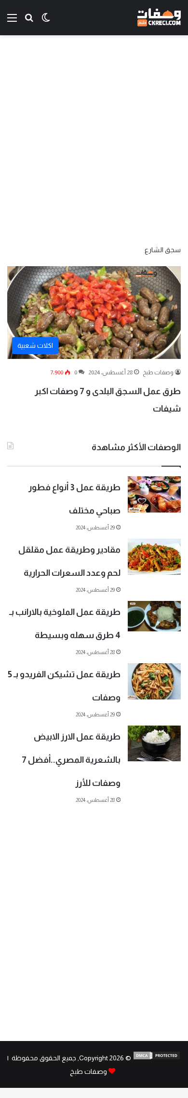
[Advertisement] (94, 139)
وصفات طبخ (158, 372)
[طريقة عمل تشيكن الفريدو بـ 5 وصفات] (154, 681)
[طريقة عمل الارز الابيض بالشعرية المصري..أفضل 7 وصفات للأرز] (154, 743)
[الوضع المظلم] (46, 21)
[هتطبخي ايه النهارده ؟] (29, 21)
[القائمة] (12, 21)
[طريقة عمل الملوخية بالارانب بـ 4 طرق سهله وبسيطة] (154, 616)
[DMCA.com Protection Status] (157, 1058)
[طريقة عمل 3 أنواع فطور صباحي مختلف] (154, 494)
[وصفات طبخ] (159, 18)
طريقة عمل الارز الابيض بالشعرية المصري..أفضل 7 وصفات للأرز (71, 760)
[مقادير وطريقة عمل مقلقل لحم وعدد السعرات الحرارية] (154, 557)
